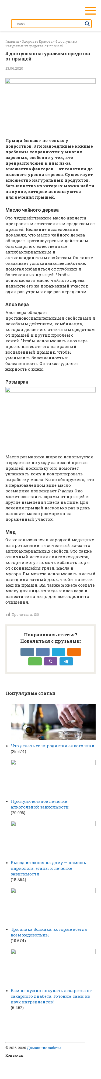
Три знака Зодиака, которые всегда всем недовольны (49, 932)
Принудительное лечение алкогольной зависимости (40, 804)
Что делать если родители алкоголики (53, 745)
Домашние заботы (44, 1047)
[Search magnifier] (87, 24)
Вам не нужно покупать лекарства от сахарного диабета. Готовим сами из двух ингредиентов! (51, 996)
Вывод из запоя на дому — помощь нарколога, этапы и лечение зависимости (48, 868)
